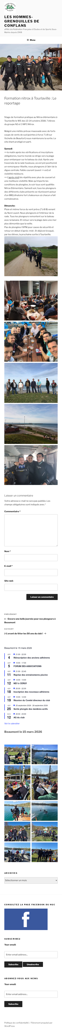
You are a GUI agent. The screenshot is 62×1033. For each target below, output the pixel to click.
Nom (7, 551)
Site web (8, 581)
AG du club (19, 717)
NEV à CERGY (20, 683)
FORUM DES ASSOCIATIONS (27, 666)
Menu (32, 40)
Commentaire (12, 511)
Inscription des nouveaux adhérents (31, 691)
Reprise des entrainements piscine (31, 674)
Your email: (10, 944)
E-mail (8, 566)
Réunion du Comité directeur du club (32, 700)
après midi (14, 177)
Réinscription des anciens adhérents (32, 657)
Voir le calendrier (12, 723)
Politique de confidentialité (16, 1022)
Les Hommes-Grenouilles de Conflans (21, 21)
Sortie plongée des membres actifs (31, 708)
